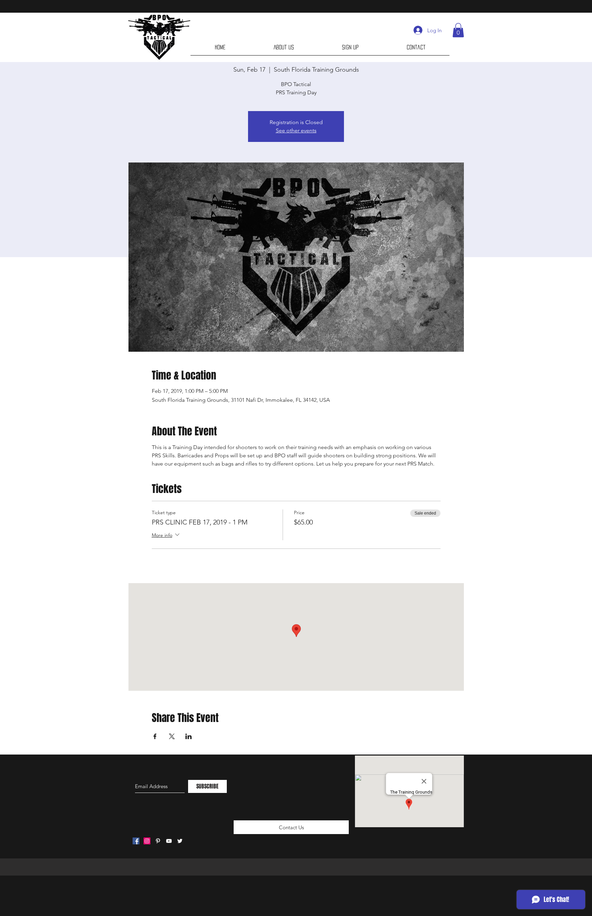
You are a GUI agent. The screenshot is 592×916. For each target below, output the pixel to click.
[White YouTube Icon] (168, 840)
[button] (458, 30)
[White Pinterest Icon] (158, 840)
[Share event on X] (172, 736)
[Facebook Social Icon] (136, 840)
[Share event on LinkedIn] (188, 736)
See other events (296, 130)
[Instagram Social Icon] (147, 840)
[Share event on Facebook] (155, 736)
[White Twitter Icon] (179, 840)
